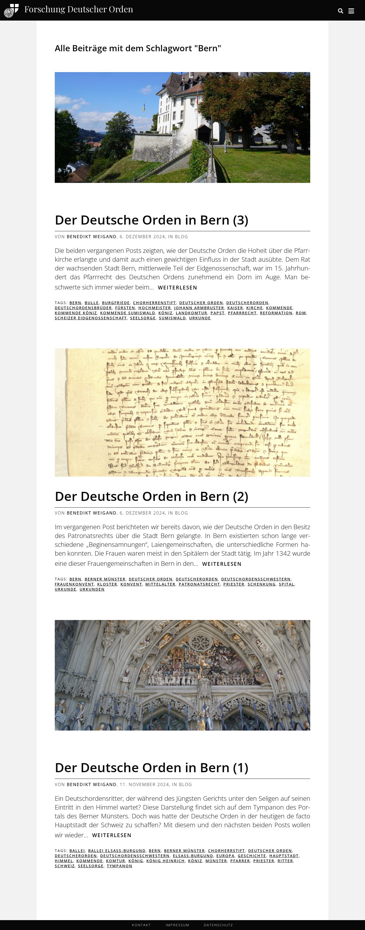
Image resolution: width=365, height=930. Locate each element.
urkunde (200, 317)
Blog (181, 237)
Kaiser (235, 307)
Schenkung (262, 584)
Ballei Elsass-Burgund (117, 850)
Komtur (115, 860)
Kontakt (141, 925)
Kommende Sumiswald (127, 312)
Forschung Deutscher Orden (78, 9)
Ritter (285, 860)
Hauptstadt (284, 855)
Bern (75, 302)
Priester (233, 584)
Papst (218, 312)
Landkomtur (191, 312)
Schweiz (65, 865)
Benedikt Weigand (92, 237)
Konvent (131, 584)
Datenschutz (218, 925)
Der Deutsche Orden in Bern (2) (151, 496)
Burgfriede (116, 302)
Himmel (64, 860)
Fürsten (125, 307)
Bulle (92, 302)
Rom (301, 312)
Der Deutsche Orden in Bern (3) (151, 219)
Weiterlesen (177, 287)
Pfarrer (240, 860)
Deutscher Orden (201, 302)
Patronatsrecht (199, 584)
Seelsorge (143, 317)
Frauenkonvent (74, 584)
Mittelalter (160, 584)
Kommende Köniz (76, 312)
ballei (77, 850)
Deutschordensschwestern (256, 579)
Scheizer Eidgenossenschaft (91, 317)
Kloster (107, 584)
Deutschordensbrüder (83, 307)
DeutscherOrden (247, 302)
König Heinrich (165, 860)
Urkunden (92, 589)
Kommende (279, 307)
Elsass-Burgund (193, 855)
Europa (225, 855)
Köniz (165, 312)
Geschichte (252, 855)
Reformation (276, 312)
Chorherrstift (226, 850)
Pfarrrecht (242, 312)
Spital (286, 584)
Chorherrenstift (154, 302)
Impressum (177, 925)
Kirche (254, 307)
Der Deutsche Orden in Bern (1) (151, 767)
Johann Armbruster (199, 307)
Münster (216, 860)
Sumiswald (172, 317)
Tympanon (120, 865)
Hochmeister (154, 307)
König (136, 860)
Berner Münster (105, 579)
